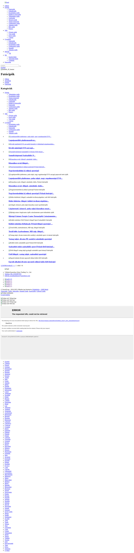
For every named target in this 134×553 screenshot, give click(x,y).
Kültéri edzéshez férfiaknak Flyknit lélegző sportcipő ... (31, 224)
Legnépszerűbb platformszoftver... (22, 140)
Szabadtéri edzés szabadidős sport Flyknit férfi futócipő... (31, 247)
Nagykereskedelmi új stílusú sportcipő (24, 171)
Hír (6, 55)
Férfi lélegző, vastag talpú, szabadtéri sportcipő (27, 254)
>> (14, 265)
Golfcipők (12, 18)
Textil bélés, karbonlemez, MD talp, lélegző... (26, 231)
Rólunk (7, 51)
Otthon (7, 6)
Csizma (11, 37)
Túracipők (4, 291)
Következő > (9, 265)
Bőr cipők (12, 27)
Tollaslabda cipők (14, 16)
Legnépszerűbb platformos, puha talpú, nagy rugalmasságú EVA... (36, 178)
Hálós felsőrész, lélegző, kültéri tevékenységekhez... (29, 201)
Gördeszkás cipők (14, 23)
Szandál (11, 48)
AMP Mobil (44, 289)
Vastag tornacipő (14, 21)
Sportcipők (32, 291)
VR (10, 53)
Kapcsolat (8, 62)
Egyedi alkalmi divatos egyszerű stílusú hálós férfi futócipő (32, 262)
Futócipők (12, 9)
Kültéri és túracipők (15, 14)
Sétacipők (16, 291)
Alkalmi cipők (13, 25)
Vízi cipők (12, 34)
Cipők (10, 291)
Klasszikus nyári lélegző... (19, 163)
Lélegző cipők (40, 291)
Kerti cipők (12, 36)
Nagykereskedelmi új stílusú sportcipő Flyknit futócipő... (31, 193)
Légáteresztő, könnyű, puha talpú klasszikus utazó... (30, 209)
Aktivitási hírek (13, 59)
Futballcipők (12, 11)
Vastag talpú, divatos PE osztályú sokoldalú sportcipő (30, 239)
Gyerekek (8, 39)
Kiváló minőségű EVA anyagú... (21, 148)
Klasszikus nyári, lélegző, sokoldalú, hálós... (26, 186)
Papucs (11, 29)
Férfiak (7, 7)
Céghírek (11, 60)
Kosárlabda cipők (14, 13)
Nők (6, 30)
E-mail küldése (5, 295)
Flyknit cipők (13, 32)
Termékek (8, 81)
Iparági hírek (12, 57)
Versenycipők (13, 20)
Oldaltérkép (36, 289)
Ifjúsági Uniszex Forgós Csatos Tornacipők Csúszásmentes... (33, 216)
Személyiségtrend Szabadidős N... (22, 155)
